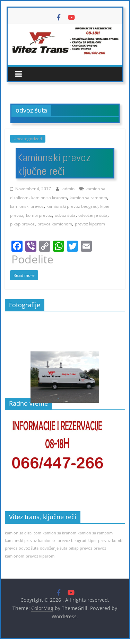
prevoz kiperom (90, 224)
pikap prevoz (22, 224)
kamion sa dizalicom (23, 533)
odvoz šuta (65, 215)
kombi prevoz (39, 215)
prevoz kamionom (54, 224)
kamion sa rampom (88, 198)
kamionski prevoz (27, 206)
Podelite (32, 259)
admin (69, 189)
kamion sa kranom (49, 198)
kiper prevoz (99, 540)
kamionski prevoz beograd (71, 206)
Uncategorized (28, 139)
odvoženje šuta (92, 215)
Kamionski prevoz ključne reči (53, 164)
